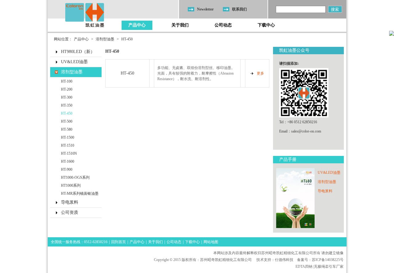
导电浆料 (69, 202)
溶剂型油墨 (105, 39)
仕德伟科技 (284, 260)
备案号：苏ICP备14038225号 (320, 260)
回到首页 (118, 242)
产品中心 (137, 25)
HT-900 (66, 169)
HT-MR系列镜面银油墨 (79, 193)
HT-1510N (69, 153)
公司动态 (223, 25)
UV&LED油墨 (74, 61)
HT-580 (66, 129)
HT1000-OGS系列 (75, 177)
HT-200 (66, 89)
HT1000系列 (71, 185)
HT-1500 (67, 137)
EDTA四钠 (304, 266)
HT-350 (66, 105)
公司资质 (69, 212)
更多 (260, 73)
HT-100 (66, 81)
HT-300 (66, 97)
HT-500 (66, 121)
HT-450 (127, 39)
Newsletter (205, 9)
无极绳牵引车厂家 (329, 266)
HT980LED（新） (78, 51)
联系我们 (239, 9)
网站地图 (210, 242)
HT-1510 (67, 145)
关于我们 (180, 25)
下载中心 (266, 25)
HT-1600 (67, 161)
